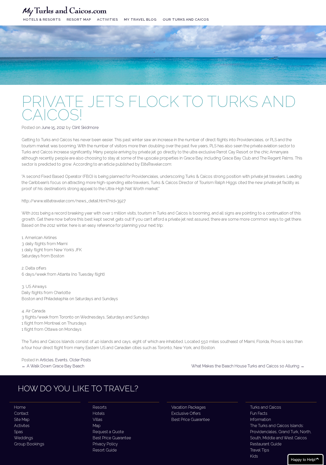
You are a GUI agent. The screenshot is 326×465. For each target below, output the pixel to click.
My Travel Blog (140, 19)
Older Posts (80, 359)
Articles (46, 359)
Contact (21, 413)
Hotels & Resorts (42, 19)
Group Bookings (29, 444)
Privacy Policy (105, 444)
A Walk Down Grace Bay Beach (53, 366)
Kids (254, 456)
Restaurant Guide (265, 444)
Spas (18, 431)
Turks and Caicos (265, 407)
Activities (107, 19)
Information (260, 419)
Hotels (99, 413)
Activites (22, 425)
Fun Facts (258, 413)
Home (19, 407)
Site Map (22, 419)
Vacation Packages (188, 407)
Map (97, 425)
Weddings (23, 437)
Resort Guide (105, 450)
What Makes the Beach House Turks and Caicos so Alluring (247, 366)
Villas (97, 419)
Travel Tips (259, 450)
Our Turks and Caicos (186, 19)
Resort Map (79, 19)
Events (61, 359)
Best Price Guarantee (112, 437)
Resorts (100, 407)
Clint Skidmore (85, 127)
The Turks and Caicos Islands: (280, 431)
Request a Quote (108, 431)
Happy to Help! (303, 459)
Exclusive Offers (186, 413)
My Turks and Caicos (65, 10)
